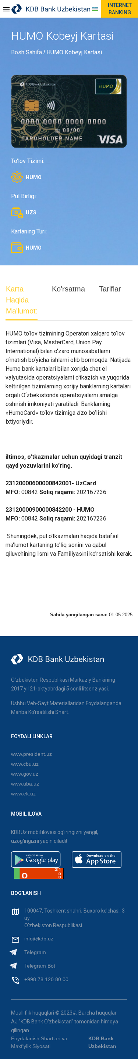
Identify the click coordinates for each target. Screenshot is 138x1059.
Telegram (35, 952)
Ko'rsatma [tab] (68, 289)
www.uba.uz (25, 784)
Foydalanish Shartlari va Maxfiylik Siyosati (39, 1042)
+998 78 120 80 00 (46, 979)
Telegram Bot (39, 966)
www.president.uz (31, 754)
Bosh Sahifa (26, 52)
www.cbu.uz (25, 764)
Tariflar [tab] (110, 289)
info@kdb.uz (38, 939)
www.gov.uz (24, 774)
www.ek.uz (23, 794)
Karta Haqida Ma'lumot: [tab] (22, 300)
